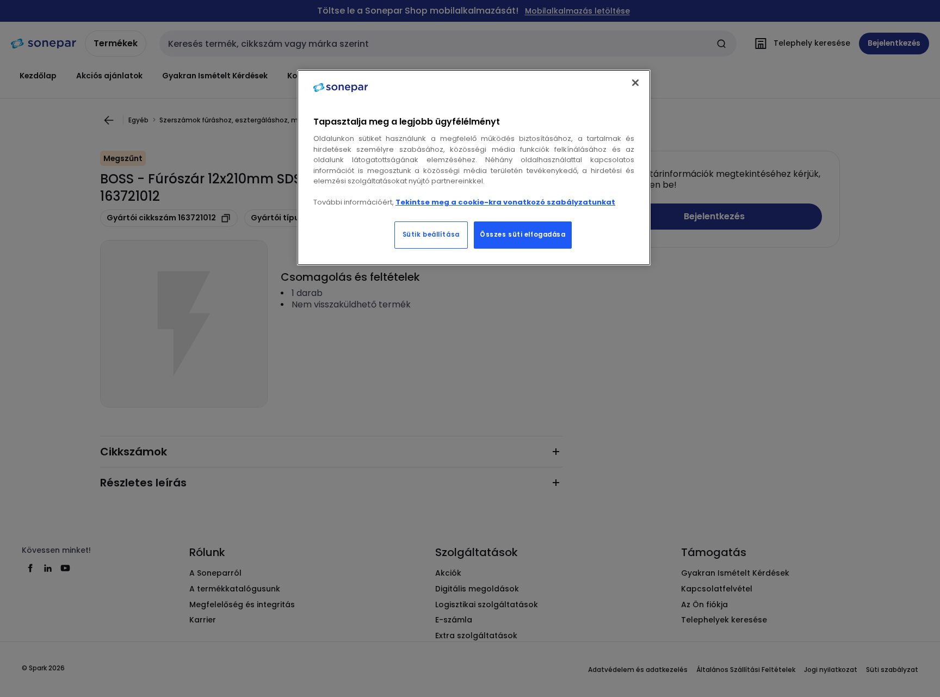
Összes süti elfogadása (523, 234)
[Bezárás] (635, 83)
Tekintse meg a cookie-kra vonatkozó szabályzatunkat (505, 202)
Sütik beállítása (431, 234)
